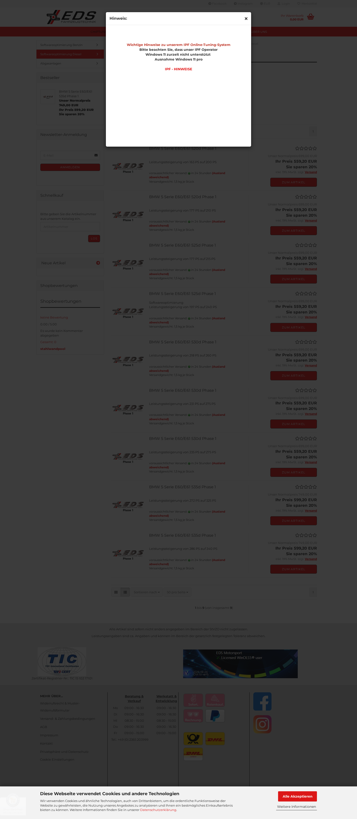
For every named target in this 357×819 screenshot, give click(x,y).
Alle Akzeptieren (298, 796)
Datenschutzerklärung (158, 810)
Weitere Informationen (296, 806)
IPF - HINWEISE (178, 69)
